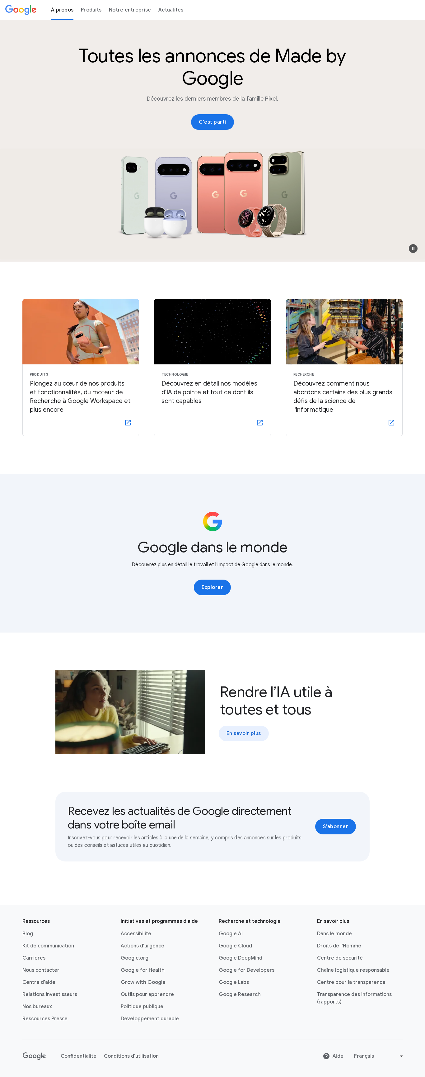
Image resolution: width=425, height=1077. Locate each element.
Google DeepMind (240, 958)
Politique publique (142, 1006)
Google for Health (143, 970)
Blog (27, 934)
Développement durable (150, 1019)
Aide (338, 1056)
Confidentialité (78, 1056)
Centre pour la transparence (351, 982)
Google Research (240, 994)
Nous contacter (40, 970)
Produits (91, 10)
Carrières (33, 958)
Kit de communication (48, 946)
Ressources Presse (45, 1019)
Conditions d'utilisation (131, 1056)
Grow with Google (143, 982)
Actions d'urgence (142, 946)
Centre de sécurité (340, 958)
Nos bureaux (37, 1006)
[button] (413, 248)
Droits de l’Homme (339, 946)
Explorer (212, 587)
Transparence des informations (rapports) (354, 998)
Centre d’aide (38, 982)
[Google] (20, 9)
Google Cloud (235, 946)
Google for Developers (246, 970)
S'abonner (335, 826)
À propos (62, 10)
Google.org (134, 958)
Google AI (231, 934)
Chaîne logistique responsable (353, 970)
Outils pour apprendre (147, 994)
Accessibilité (136, 934)
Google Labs (234, 982)
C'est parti (212, 122)
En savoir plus (244, 733)
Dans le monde (334, 934)
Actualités (171, 10)
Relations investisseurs (49, 994)
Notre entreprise (130, 10)
